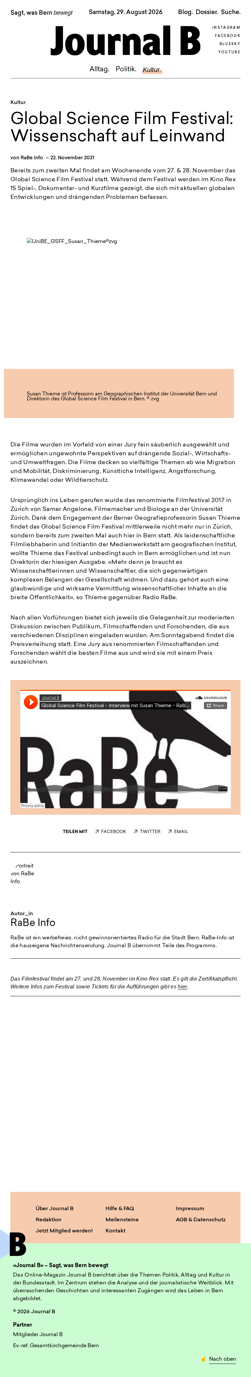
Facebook (228, 36)
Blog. (185, 12)
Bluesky (230, 44)
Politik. (126, 69)
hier (182, 986)
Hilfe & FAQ (120, 1208)
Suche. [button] (231, 12)
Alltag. (99, 69)
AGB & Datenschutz (201, 1220)
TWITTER (150, 832)
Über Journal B (55, 1208)
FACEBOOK (113, 832)
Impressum (190, 1208)
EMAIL (181, 832)
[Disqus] (125, 1084)
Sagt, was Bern (41, 13)
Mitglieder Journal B (38, 1334)
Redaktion (48, 1220)
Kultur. (152, 69)
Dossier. (207, 12)
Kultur (18, 102)
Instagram (226, 28)
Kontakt (116, 1231)
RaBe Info (32, 158)
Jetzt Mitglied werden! (64, 1231)
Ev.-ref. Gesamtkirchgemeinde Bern (56, 1346)
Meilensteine (122, 1220)
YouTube (229, 52)
